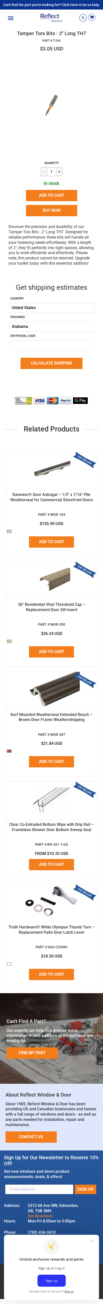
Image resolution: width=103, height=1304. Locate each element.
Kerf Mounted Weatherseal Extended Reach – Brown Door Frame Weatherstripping (51, 717)
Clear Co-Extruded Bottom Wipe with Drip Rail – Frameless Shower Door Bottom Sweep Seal (51, 827)
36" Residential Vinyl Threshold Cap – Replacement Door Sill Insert (51, 607)
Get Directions (40, 1216)
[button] (51, 195)
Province (17, 317)
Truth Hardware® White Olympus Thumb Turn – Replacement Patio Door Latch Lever (51, 930)
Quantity (51, 163)
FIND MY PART (32, 1052)
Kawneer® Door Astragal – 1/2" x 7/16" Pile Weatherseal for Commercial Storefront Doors (51, 497)
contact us (31, 1136)
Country (17, 298)
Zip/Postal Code (23, 336)
